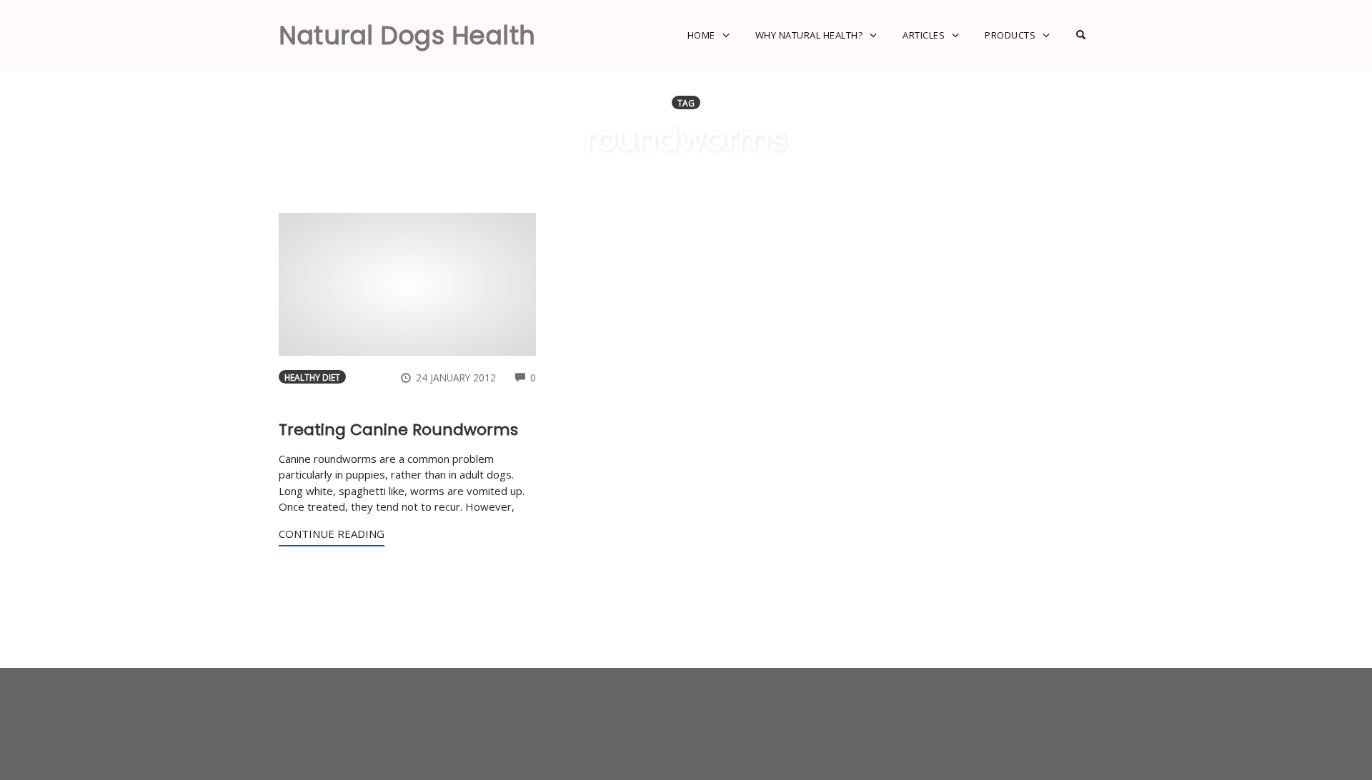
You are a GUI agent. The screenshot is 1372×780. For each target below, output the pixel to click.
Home (701, 35)
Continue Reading (331, 533)
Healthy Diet (312, 377)
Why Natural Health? (809, 35)
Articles (924, 35)
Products (1010, 35)
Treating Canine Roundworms (398, 430)
